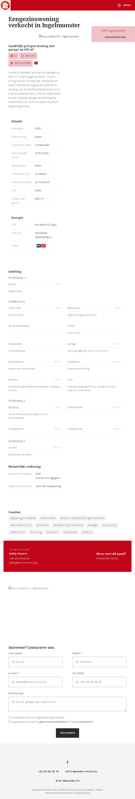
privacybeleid (84, 721)
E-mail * (14, 673)
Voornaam (15, 653)
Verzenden (67, 732)
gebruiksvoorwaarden (53, 721)
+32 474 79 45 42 (19, 558)
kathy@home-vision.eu (23, 562)
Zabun (89, 790)
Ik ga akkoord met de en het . (52, 721)
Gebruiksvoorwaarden (59, 793)
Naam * (77, 653)
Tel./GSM (78, 673)
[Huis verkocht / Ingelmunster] (59, 36)
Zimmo (99, 790)
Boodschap (16, 693)
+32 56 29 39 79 (48, 771)
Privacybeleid (82, 793)
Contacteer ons (115, 37)
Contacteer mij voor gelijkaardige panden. (38, 717)
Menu (127, 5)
